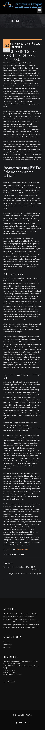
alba (9, 550)
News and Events (22, 550)
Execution (6, 647)
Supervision (7, 645)
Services (6, 642)
